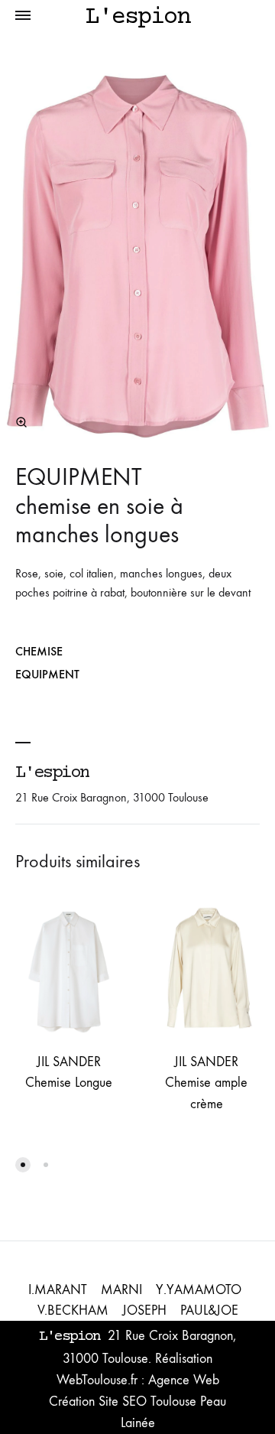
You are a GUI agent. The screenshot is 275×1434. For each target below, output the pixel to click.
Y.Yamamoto (198, 1290)
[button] (23, 1164)
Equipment (47, 674)
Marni (121, 1290)
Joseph (144, 1310)
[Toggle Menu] (23, 18)
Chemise (39, 651)
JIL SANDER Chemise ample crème (206, 1083)
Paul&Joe (209, 1310)
